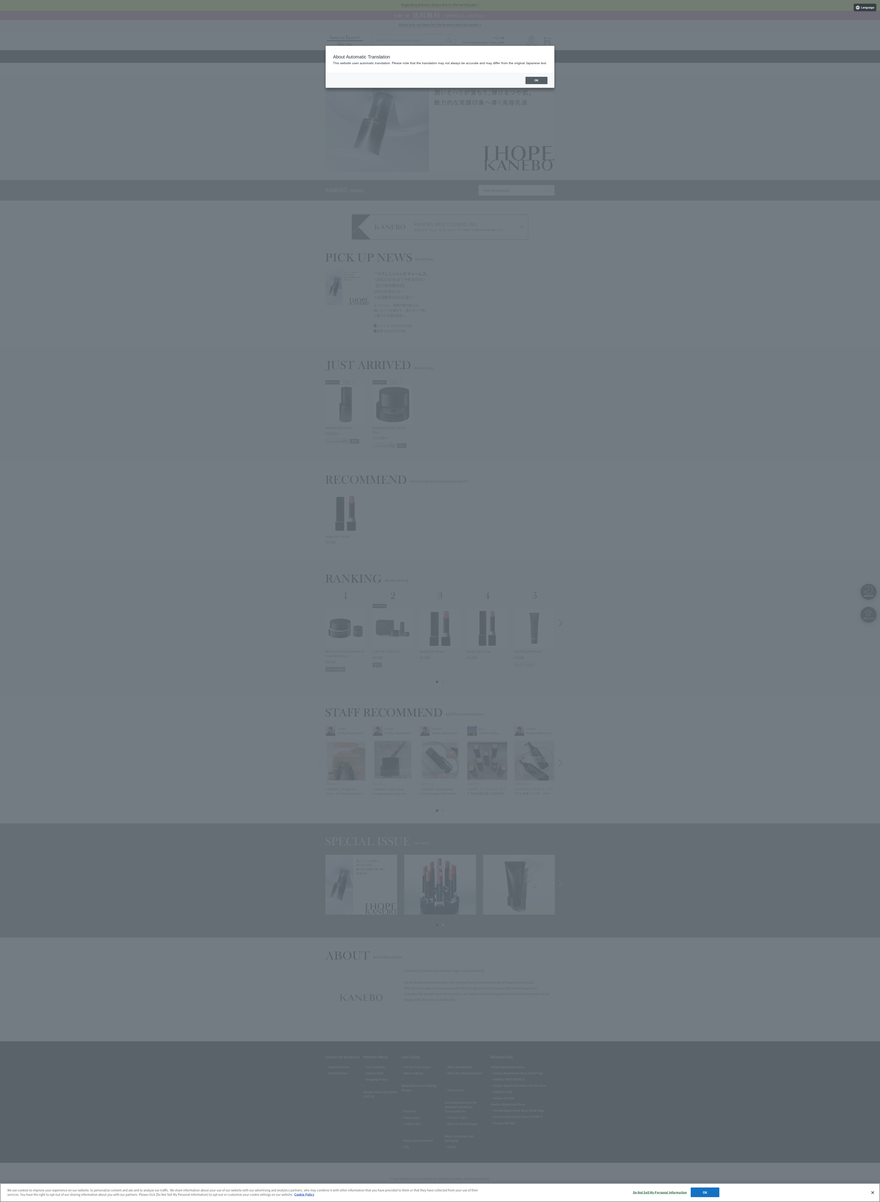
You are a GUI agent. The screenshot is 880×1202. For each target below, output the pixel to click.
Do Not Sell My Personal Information (660, 1192)
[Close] (873, 1193)
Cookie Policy (304, 1194)
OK (705, 1192)
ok (536, 80)
